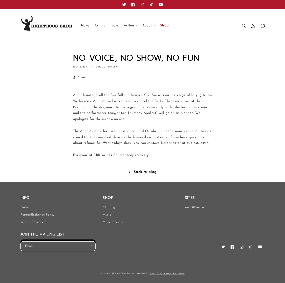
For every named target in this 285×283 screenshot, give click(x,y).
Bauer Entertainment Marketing (166, 273)
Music (107, 214)
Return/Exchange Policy (37, 214)
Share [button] (82, 77)
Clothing (109, 207)
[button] (130, 25)
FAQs (24, 207)
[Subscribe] (90, 246)
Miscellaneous (113, 222)
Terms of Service (32, 222)
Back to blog (145, 172)
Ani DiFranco (194, 207)
